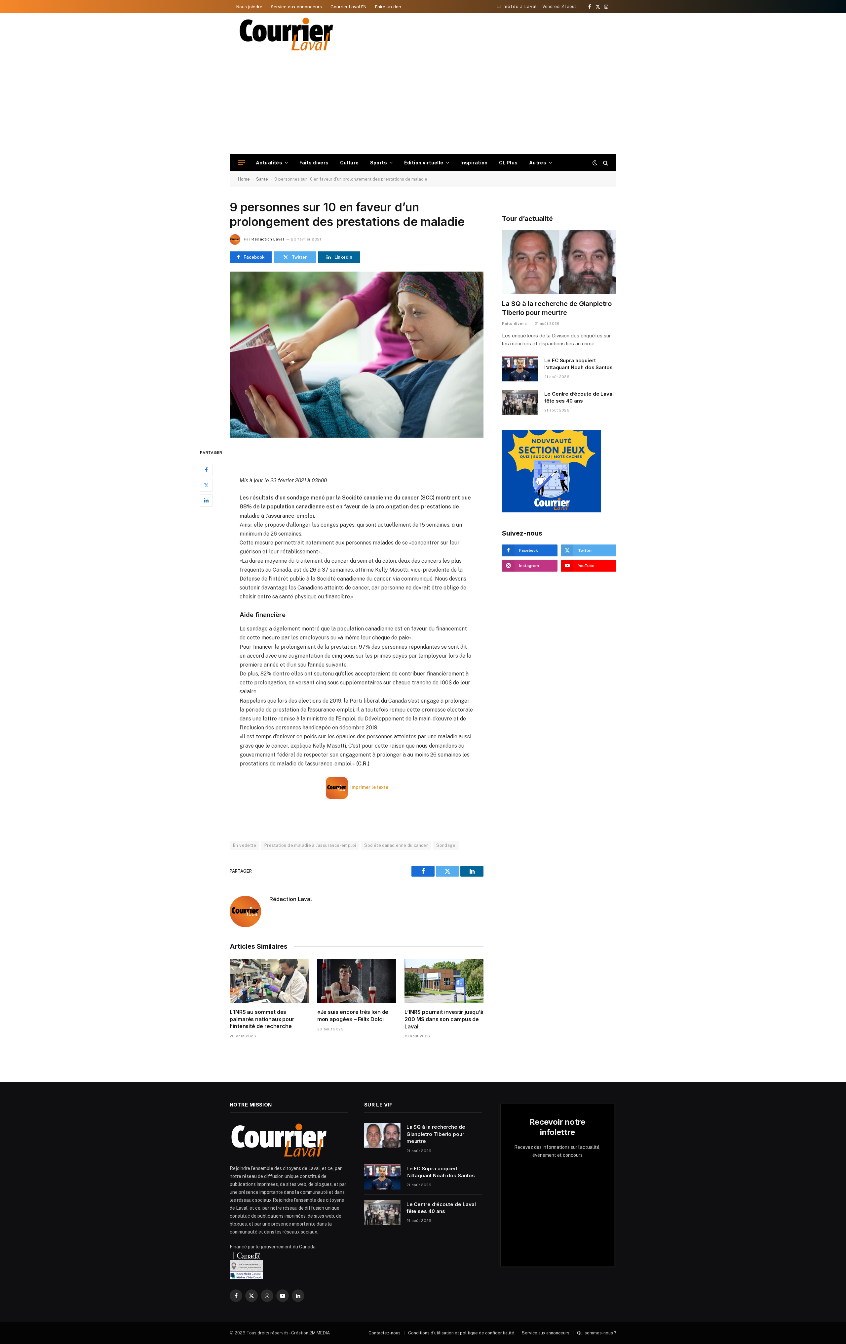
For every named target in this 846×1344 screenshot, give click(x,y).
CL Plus (508, 162)
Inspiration (474, 162)
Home (244, 179)
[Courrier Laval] (286, 34)
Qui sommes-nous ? (596, 1332)
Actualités (269, 162)
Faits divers (314, 162)
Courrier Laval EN (348, 6)
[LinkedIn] (206, 500)
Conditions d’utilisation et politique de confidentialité (461, 1332)
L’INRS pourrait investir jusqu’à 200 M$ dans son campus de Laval (443, 1019)
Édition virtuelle (423, 162)
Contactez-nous (384, 1332)
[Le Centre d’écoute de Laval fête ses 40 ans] (520, 402)
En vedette (244, 845)
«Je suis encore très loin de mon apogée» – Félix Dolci (353, 1015)
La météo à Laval (517, 6)
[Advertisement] (423, 104)
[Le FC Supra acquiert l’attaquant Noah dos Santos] (520, 368)
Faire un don (388, 6)
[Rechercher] (605, 162)
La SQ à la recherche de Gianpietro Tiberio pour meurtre (557, 308)
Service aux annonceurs (296, 6)
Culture (349, 162)
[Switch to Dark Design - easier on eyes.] (595, 162)
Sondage (445, 845)
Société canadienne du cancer (396, 845)
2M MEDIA (319, 1332)
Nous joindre (249, 6)
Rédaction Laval (267, 239)
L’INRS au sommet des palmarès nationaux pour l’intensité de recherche (262, 1019)
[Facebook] (206, 469)
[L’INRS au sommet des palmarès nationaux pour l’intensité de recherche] (269, 981)
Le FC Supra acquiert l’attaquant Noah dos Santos (578, 363)
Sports (378, 162)
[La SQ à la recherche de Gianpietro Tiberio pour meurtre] (559, 262)
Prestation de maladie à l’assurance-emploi (310, 845)
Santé (262, 179)
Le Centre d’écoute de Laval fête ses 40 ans (579, 397)
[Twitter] (206, 485)
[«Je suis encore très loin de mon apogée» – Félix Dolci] (356, 981)
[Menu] (241, 162)
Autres (538, 162)
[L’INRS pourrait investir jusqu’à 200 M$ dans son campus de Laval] (443, 981)
